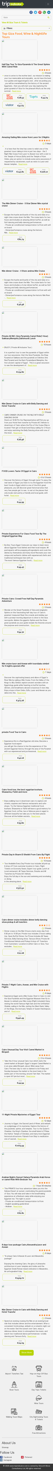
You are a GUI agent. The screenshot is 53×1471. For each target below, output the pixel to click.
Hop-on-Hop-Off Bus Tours (39, 1375)
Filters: (10, 28)
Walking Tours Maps (14, 1417)
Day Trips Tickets (39, 1390)
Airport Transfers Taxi (14, 1374)
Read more (16, 91)
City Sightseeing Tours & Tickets (39, 1418)
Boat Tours (14, 1390)
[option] (13, 97)
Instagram (8, 1460)
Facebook (8, 1457)
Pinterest (28, 1457)
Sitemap (5, 1447)
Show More (26, 1353)
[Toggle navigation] (48, 4)
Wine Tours (38, 1403)
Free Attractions (39, 1433)
